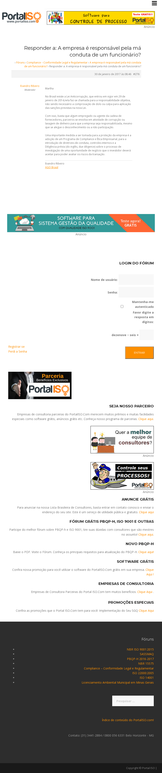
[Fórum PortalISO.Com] (21, 17)
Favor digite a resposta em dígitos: (143, 317)
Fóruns (20, 62)
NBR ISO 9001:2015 (140, 649)
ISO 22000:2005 (143, 673)
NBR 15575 (146, 663)
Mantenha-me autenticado (143, 304)
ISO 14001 (147, 678)
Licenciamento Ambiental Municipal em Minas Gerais (118, 682)
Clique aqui (145, 419)
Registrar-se (16, 347)
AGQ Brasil (51, 167)
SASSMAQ (147, 654)
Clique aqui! (146, 552)
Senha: (113, 292)
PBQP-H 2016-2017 (140, 659)
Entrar (139, 352)
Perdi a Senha (17, 351)
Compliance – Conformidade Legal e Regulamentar (57, 62)
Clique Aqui (144, 592)
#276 (136, 74)
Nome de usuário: (104, 280)
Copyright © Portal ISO (140, 768)
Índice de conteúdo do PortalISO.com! (128, 720)
